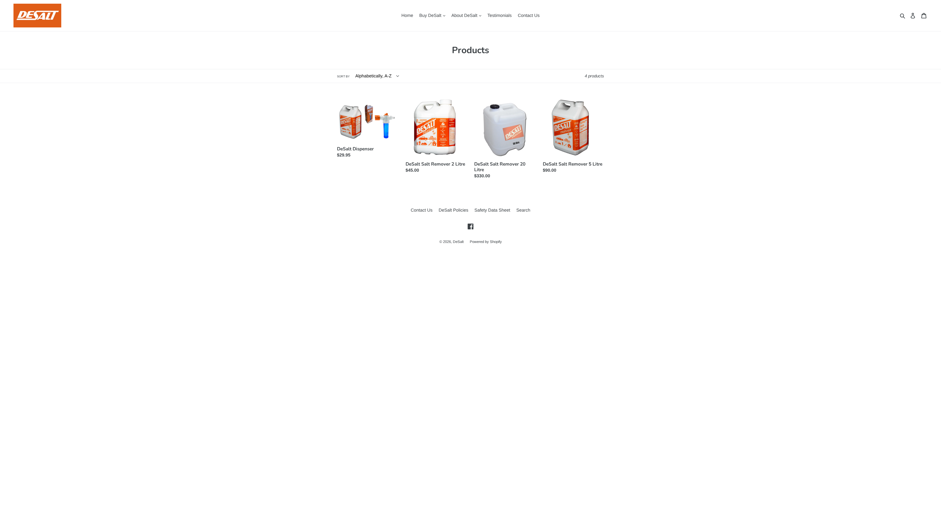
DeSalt (458, 242)
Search (523, 210)
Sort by (343, 76)
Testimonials (499, 15)
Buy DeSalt (431, 15)
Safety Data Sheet (492, 210)
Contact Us (529, 15)
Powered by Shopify (486, 242)
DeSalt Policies (453, 210)
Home (407, 15)
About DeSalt (465, 15)
